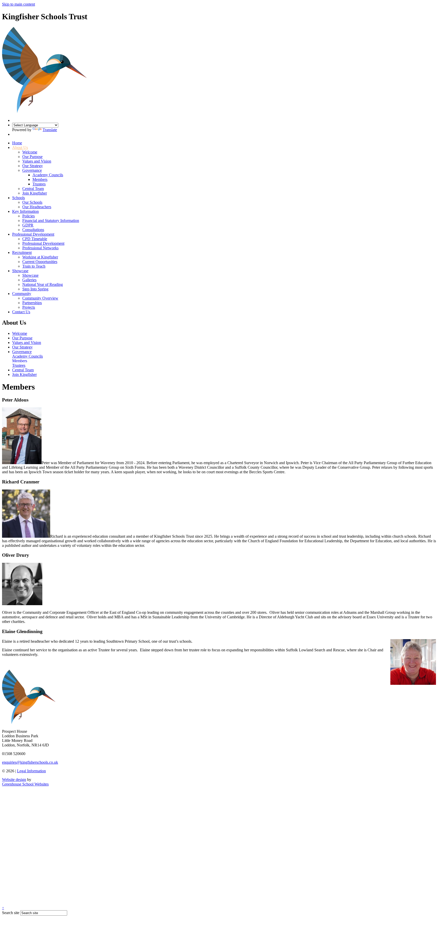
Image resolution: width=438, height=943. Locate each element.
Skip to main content (18, 4)
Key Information (25, 211)
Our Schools (32, 202)
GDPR (27, 225)
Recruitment (22, 252)
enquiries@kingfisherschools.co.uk (30, 762)
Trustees (39, 184)
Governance (32, 170)
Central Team (33, 188)
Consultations (33, 230)
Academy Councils (47, 175)
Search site (10, 913)
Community (21, 293)
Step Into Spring (35, 289)
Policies (28, 216)
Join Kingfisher (34, 193)
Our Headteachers (36, 207)
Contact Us (21, 312)
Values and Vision (36, 161)
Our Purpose (32, 156)
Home (17, 143)
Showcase (20, 271)
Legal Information (31, 771)
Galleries (29, 280)
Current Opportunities (39, 261)
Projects (28, 307)
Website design (14, 779)
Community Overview (40, 298)
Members (39, 179)
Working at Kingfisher (40, 257)
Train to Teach (33, 266)
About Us (20, 147)
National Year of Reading (42, 284)
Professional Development (33, 234)
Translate (50, 130)
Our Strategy (32, 166)
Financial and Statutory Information (50, 220)
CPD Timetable (34, 239)
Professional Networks (40, 248)
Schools (18, 198)
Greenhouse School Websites (25, 784)
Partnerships (32, 303)
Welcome (29, 152)
